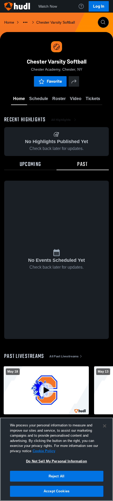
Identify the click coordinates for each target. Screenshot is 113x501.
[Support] (81, 6)
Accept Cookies (56, 491)
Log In (98, 6)
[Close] (104, 426)
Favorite (54, 81)
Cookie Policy (44, 451)
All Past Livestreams (64, 356)
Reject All (56, 476)
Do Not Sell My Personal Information (56, 461)
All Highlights (61, 119)
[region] (56, 459)
